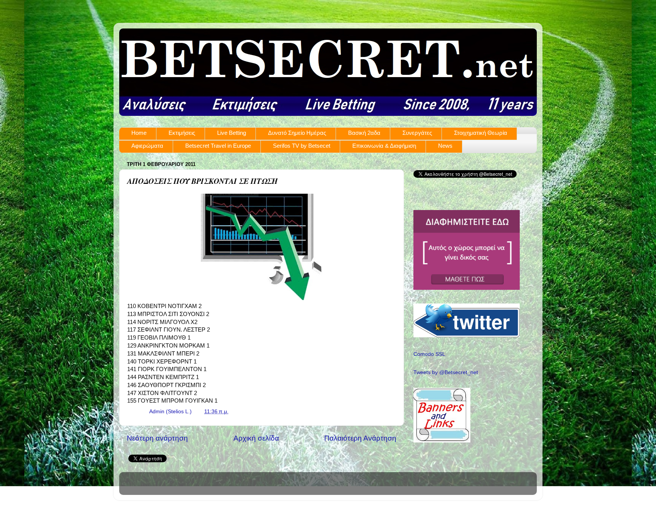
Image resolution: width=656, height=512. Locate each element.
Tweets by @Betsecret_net (445, 372)
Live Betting (231, 133)
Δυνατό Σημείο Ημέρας (297, 133)
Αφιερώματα (147, 145)
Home (139, 133)
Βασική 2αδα (364, 133)
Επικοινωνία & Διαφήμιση (384, 145)
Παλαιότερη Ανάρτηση (360, 438)
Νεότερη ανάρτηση (157, 438)
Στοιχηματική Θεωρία (480, 133)
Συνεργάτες (417, 133)
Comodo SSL (429, 354)
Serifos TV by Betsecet (301, 145)
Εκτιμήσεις (182, 133)
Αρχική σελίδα (256, 438)
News (445, 145)
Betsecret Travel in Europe (218, 145)
